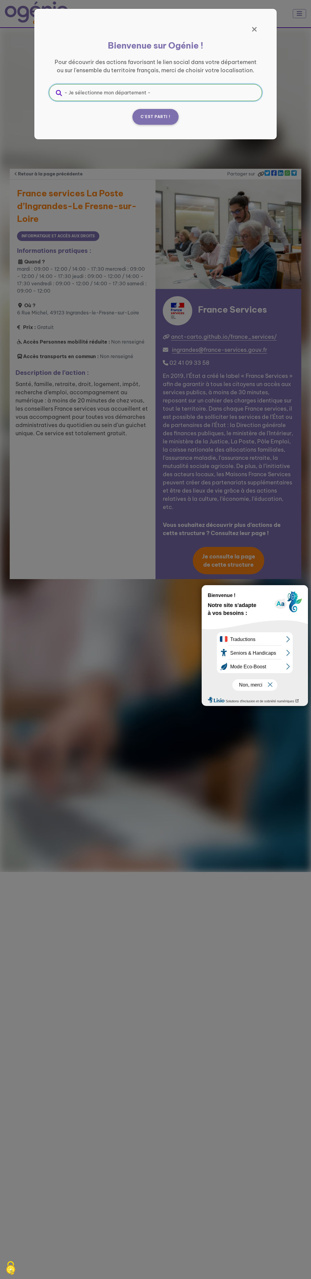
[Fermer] (254, 29)
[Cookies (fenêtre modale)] (10, 1268)
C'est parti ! (155, 116)
